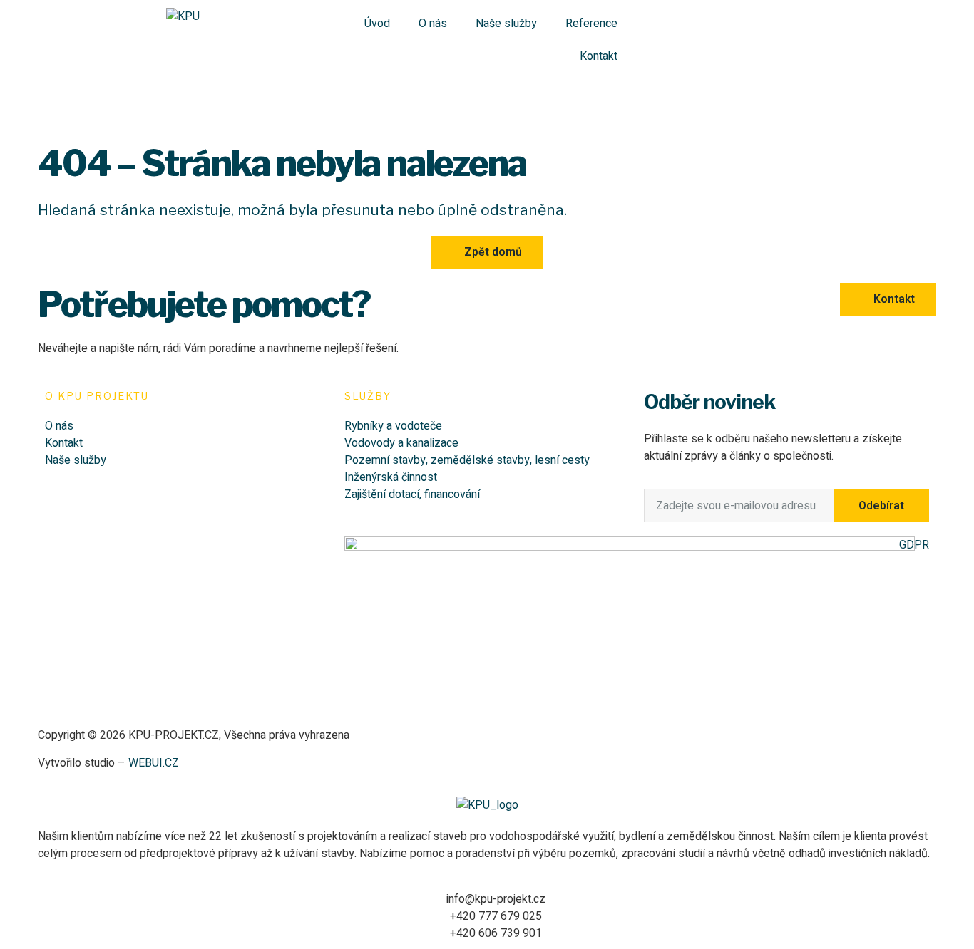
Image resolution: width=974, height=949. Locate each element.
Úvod (377, 23)
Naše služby (506, 23)
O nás (433, 23)
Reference (591, 23)
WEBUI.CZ (152, 763)
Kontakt (598, 56)
